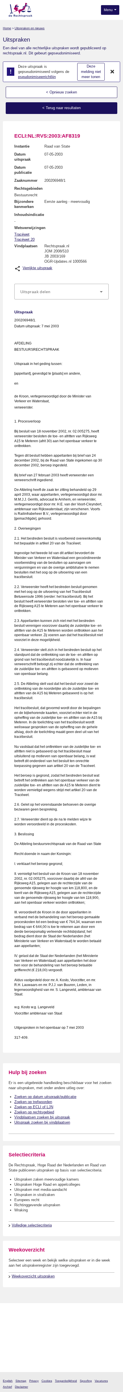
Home (7, 28)
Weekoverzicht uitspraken (33, 1276)
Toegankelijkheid (66, 1380)
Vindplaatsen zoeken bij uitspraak (42, 1117)
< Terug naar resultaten (61, 108)
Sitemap (20, 1380)
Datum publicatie (23, 170)
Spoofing (86, 1380)
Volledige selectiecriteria (32, 1225)
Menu (109, 10)
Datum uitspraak (22, 157)
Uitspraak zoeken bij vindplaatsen (42, 1122)
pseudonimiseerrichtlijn (37, 77)
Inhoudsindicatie (29, 215)
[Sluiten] (112, 71)
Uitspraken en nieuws (30, 28)
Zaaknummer (25, 180)
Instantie (21, 146)
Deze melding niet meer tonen (91, 71)
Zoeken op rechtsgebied (34, 1112)
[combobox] (61, 291)
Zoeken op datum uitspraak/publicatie (45, 1097)
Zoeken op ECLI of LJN (33, 1107)
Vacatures (101, 1380)
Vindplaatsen (25, 246)
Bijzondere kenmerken (24, 204)
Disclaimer (21, 1386)
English (8, 1380)
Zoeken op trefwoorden (33, 1102)
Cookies (46, 1380)
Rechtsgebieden (28, 188)
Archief (7, 1386)
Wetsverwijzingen (29, 228)
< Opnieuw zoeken (61, 92)
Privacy (34, 1380)
